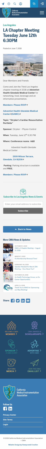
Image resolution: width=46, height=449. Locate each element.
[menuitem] (3, 4)
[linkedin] (10, 409)
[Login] (42, 4)
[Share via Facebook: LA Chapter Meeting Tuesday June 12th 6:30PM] (13, 301)
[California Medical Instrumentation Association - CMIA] (15, 12)
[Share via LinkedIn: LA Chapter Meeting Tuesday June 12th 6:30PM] (23, 301)
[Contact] (3, 4)
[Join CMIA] (34, 4)
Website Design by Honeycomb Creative (23, 445)
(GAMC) (15, 114)
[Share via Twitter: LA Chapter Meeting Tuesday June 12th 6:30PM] (18, 301)
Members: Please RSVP (14, 105)
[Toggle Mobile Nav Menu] (42, 13)
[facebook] (5, 409)
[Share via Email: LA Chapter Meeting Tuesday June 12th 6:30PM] (28, 301)
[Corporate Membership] (21, 4)
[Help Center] (9, 4)
